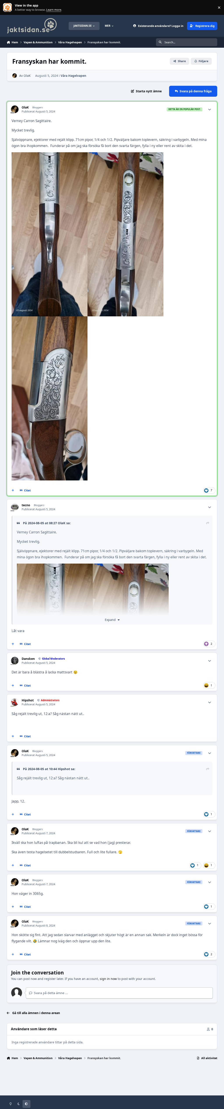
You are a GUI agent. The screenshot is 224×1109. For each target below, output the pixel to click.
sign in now (108, 979)
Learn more (8, 7)
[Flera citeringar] (13, 490)
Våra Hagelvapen (73, 76)
